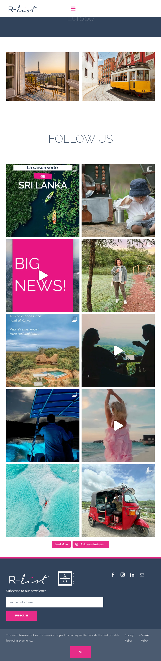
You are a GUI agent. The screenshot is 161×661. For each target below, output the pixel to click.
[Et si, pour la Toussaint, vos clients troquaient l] (118, 200)
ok (81, 652)
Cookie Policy (145, 637)
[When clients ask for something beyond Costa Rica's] (118, 350)
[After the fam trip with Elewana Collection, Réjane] (118, 275)
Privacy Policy (129, 637)
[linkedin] (132, 575)
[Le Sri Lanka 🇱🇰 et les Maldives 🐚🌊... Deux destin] (118, 500)
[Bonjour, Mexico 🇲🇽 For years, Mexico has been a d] (42, 275)
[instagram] (122, 575)
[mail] (142, 575)
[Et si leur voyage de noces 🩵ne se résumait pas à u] (118, 425)
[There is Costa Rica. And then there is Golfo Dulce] (42, 425)
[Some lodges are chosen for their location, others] (42, 350)
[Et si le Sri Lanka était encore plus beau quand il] (42, 200)
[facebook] (113, 575)
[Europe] (42, 76)
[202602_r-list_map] (22, 5)
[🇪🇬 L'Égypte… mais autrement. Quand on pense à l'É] (42, 500)
